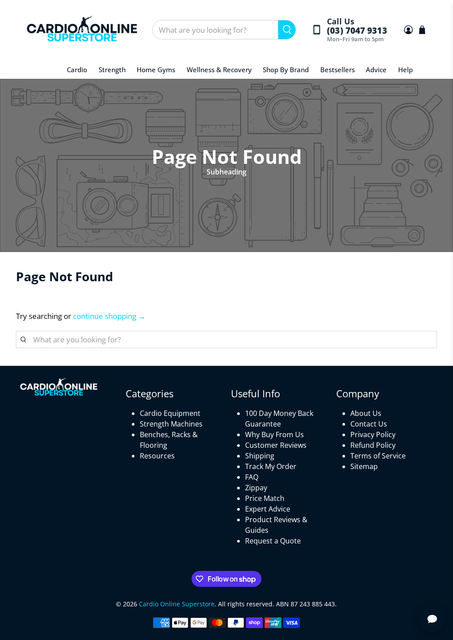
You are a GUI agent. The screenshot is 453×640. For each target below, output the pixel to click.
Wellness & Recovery (219, 69)
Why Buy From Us (274, 434)
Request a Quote (273, 541)
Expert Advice (267, 509)
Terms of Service (378, 456)
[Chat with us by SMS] (432, 619)
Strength (112, 69)
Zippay (256, 488)
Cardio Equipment (170, 413)
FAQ (251, 477)
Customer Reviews (276, 445)
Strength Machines (171, 424)
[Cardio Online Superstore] (82, 30)
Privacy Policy (372, 434)
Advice (376, 69)
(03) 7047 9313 (357, 30)
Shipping (259, 456)
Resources (157, 456)
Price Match (264, 498)
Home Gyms (156, 69)
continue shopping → (109, 316)
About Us (365, 413)
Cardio (77, 69)
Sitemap (364, 466)
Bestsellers (337, 69)
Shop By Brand (286, 69)
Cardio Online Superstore (177, 604)
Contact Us (368, 424)
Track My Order (270, 466)
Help (405, 69)
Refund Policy (372, 445)
